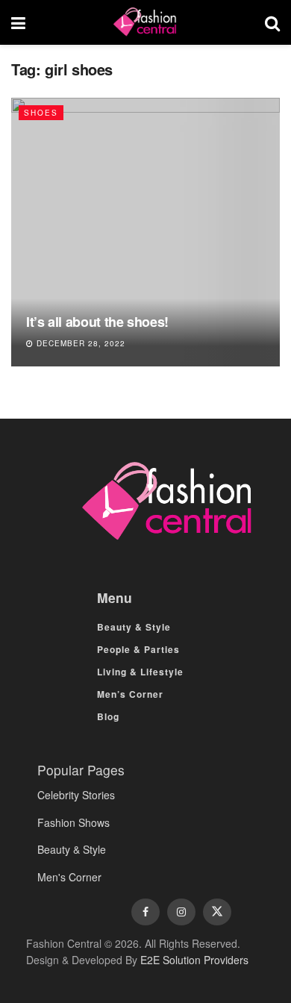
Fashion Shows (73, 822)
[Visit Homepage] (144, 22)
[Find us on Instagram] (181, 912)
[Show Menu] (18, 22)
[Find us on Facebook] (145, 912)
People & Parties (138, 649)
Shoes (41, 112)
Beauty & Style (134, 627)
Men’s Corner (130, 694)
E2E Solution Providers (194, 959)
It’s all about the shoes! (97, 321)
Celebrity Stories (76, 794)
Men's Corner (69, 876)
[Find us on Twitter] (217, 912)
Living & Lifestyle (140, 671)
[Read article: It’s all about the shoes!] (145, 232)
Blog (108, 716)
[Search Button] (272, 22)
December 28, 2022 (79, 343)
